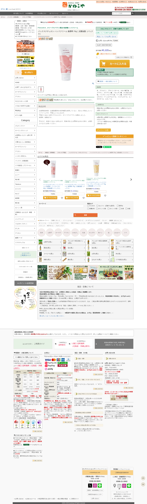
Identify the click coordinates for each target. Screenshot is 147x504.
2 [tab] (79, 281)
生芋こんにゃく (92, 223)
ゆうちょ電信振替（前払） (49, 387)
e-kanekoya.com (95, 472)
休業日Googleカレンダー (95, 494)
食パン (100, 232)
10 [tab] (90, 281)
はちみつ (117, 232)
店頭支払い (47, 398)
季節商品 (18, 110)
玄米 (72, 223)
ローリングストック (21, 130)
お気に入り (42, 13)
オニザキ (92, 232)
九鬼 (83, 232)
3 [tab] (80, 281)
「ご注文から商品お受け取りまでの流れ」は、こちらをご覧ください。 (87, 429)
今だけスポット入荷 (21, 101)
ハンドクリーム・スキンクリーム (78, 152)
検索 (132, 13)
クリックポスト (19, 450)
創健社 (17, 170)
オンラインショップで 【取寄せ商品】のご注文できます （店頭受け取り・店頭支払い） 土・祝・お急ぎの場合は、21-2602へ (122, 495)
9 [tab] (89, 281)
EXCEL (126, 397)
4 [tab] (82, 281)
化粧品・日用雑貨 (50, 152)
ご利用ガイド (123, 1)
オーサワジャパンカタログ (93, 220)
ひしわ (17, 228)
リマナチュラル (20, 242)
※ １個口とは (25, 54)
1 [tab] (77, 281)
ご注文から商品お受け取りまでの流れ (85, 425)
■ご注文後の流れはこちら (24, 36)
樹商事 (17, 198)
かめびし (75, 232)
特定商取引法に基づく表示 (46, 499)
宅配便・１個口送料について (24, 353)
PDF (119, 397)
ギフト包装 (18, 115)
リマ (125, 232)
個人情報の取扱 (63, 499)
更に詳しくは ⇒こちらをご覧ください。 (52, 316)
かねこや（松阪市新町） (54, 402)
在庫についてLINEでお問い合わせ (107, 33)
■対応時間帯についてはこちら (25, 30)
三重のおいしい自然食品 (23, 142)
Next (131, 274)
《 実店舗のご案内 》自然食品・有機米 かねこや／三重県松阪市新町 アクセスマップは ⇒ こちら (119, 406)
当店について (19, 13)
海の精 (17, 179)
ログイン (18, 9)
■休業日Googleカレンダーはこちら (25, 33)
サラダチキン (65, 223)
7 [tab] (86, 281)
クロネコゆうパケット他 (23, 435)
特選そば (106, 223)
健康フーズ (18, 238)
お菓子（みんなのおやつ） (23, 87)
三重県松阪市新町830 (122, 472)
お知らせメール (133, 1)
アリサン (18, 96)
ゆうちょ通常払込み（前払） (49, 390)
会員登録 (115, 1)
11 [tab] (91, 281)
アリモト (18, 233)
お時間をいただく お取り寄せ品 (23, 136)
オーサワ (58, 232)
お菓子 (50, 232)
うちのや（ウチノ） (21, 224)
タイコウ (18, 189)
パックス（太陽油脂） (14, 17)
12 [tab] (93, 281)
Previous (40, 274)
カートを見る (100, 1)
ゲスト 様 (4, 9)
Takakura (18, 184)
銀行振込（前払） (46, 393)
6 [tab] (84, 281)
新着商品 (30, 13)
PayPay (46, 384)
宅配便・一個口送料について (108, 81)
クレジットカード (49, 382)
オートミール (42, 223)
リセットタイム (127, 223)
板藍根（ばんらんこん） (116, 220)
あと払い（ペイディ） (50, 396)
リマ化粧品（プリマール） (23, 165)
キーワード (42, 203)
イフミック (42, 225)
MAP (121, 369)
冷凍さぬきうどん (116, 223)
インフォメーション (95, 469)
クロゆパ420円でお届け (22, 106)
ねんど (17, 193)
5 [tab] (83, 281)
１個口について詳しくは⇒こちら (27, 357)
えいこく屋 (18, 207)
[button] (40, 179)
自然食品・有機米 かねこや (113, 365)
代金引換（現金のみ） (50, 378)
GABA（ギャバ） (56, 220)
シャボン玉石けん (20, 156)
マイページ (54, 13)
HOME (17, 82)
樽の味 (17, 203)
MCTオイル (50, 225)
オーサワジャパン (20, 92)
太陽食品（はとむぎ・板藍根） (23, 213)
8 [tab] (87, 281)
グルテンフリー (20, 126)
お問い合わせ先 (110, 353)
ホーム (3, 17)
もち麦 (100, 223)
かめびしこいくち (80, 223)
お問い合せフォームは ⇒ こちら (115, 363)
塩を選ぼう (26, 72)
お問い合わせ (142, 1)
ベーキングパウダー (53, 223)
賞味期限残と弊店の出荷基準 (83, 412)
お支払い (47, 353)
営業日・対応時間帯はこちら (95, 490)
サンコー (104, 220)
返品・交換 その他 (81, 353)
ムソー (17, 175)
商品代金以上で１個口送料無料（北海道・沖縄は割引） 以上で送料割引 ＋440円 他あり (86, 22)
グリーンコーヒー (68, 220)
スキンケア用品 (26, 17)
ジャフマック (19, 219)
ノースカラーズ (79, 220)
